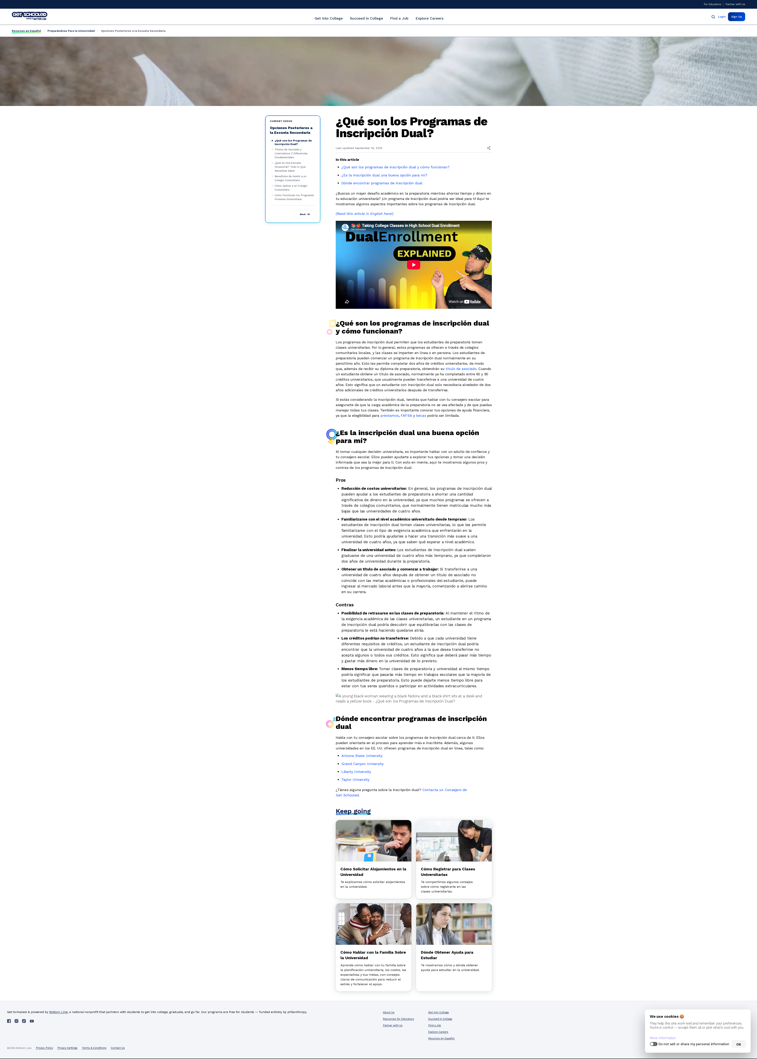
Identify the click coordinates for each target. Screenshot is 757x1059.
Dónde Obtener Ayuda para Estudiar (447, 955)
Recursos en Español (26, 30)
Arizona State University (361, 756)
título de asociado (461, 369)
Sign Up (736, 16)
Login (722, 16)
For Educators (712, 4)
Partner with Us (735, 4)
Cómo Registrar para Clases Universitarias (448, 872)
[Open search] (713, 17)
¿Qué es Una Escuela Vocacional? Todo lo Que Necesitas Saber (290, 166)
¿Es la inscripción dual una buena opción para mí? (384, 175)
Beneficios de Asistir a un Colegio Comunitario (291, 178)
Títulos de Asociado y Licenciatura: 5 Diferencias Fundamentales (291, 153)
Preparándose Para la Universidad (71, 30)
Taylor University (355, 779)
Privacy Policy (44, 1047)
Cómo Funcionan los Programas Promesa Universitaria (294, 197)
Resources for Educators (398, 1018)
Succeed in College (366, 18)
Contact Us (118, 1047)
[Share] (489, 148)
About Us (388, 1012)
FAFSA (406, 415)
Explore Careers (430, 18)
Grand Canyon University (362, 764)
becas (421, 415)
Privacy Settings (67, 1047)
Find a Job (399, 18)
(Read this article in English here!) (364, 214)
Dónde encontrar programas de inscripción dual (381, 183)
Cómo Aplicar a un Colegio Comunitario (291, 187)
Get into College (438, 1012)
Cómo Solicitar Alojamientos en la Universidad (373, 872)
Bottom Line (58, 1012)
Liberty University (356, 772)
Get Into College (329, 18)
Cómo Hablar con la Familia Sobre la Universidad (373, 955)
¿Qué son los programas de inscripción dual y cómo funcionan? (395, 167)
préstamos (389, 415)
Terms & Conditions (94, 1047)
